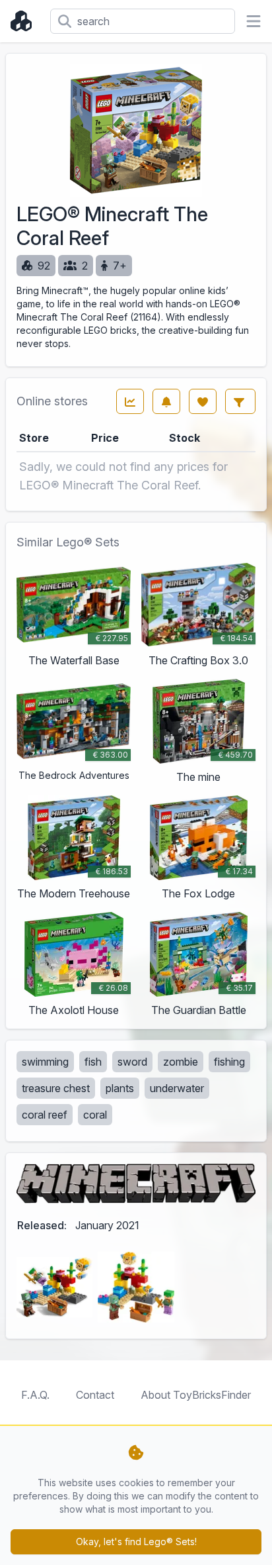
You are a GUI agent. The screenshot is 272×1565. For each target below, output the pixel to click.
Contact (95, 1394)
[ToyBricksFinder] (25, 21)
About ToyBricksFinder (196, 1394)
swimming (45, 1061)
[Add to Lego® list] (203, 401)
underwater (177, 1088)
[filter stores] (240, 401)
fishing (229, 1061)
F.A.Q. (35, 1394)
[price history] (130, 401)
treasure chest (56, 1088)
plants (120, 1088)
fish (93, 1061)
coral (95, 1114)
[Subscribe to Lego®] (166, 401)
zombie (180, 1061)
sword (132, 1061)
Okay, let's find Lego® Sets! (136, 1541)
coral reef (44, 1114)
